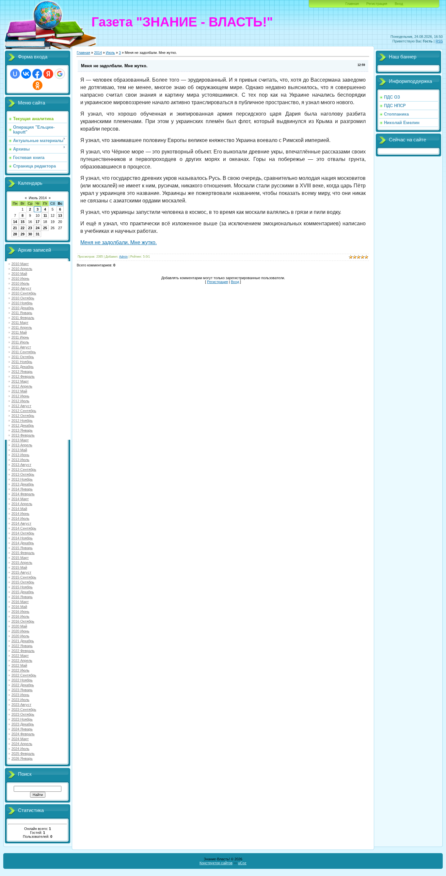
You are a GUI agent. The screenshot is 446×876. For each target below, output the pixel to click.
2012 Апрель (21, 386)
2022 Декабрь (22, 685)
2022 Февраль (23, 651)
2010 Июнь (20, 278)
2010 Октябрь (22, 298)
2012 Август (21, 406)
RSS (439, 41)
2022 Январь (22, 646)
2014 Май (19, 509)
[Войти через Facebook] (37, 74)
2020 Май (19, 626)
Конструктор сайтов (215, 863)
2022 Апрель (21, 660)
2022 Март (20, 656)
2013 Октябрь (22, 474)
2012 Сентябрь (23, 411)
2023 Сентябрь (23, 709)
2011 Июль (20, 342)
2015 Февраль (23, 553)
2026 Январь (22, 758)
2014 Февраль (23, 494)
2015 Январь (22, 548)
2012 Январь (22, 372)
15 (22, 222)
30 (30, 234)
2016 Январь (22, 597)
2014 (98, 53)
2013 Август (21, 465)
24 (38, 228)
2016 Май (19, 607)
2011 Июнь (20, 337)
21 (15, 228)
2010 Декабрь (22, 308)
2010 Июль (20, 283)
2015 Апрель (21, 563)
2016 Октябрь (22, 621)
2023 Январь (22, 690)
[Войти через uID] (15, 74)
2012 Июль (20, 401)
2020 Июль (20, 636)
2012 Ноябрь (22, 420)
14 (15, 222)
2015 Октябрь (22, 582)
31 (38, 234)
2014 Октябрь (22, 533)
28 (15, 234)
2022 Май (19, 665)
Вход (399, 4)
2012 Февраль (23, 376)
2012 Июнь (20, 396)
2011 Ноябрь (21, 362)
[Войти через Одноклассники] (37, 85)
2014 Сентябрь (23, 528)
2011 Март (19, 323)
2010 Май (19, 274)
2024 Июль (20, 749)
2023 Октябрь (22, 714)
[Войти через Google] (60, 74)
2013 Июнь (20, 455)
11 (45, 215)
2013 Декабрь (22, 484)
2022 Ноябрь (22, 680)
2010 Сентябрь (23, 293)
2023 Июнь (20, 695)
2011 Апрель (21, 327)
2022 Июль (20, 670)
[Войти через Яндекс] (48, 74)
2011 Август (21, 347)
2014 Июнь (20, 514)
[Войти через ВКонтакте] (26, 74)
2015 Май (19, 567)
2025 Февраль (23, 754)
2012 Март (20, 381)
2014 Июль (20, 518)
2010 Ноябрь (22, 303)
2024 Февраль (23, 734)
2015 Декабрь (22, 592)
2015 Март (20, 558)
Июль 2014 (38, 198)
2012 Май (19, 391)
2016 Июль (20, 616)
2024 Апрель (21, 744)
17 (38, 222)
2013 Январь (22, 430)
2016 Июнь (20, 611)
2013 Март (20, 440)
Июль (110, 53)
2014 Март (20, 499)
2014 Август (21, 523)
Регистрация (376, 4)
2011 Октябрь (22, 357)
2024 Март (20, 739)
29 (22, 234)
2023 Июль (20, 700)
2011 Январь (21, 313)
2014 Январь (22, 489)
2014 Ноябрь (22, 538)
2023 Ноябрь (22, 719)
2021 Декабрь (22, 641)
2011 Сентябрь (23, 352)
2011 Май (19, 332)
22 (22, 228)
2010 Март (20, 264)
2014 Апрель (21, 504)
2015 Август (21, 572)
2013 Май (19, 450)
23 (30, 228)
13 (60, 215)
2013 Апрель (21, 445)
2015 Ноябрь (22, 587)
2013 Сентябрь (23, 469)
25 (45, 228)
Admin (123, 256)
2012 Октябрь (22, 416)
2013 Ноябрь (22, 479)
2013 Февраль (23, 435)
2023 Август (21, 705)
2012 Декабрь (22, 425)
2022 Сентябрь (23, 675)
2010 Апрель (21, 269)
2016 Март (20, 602)
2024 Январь (22, 729)
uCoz (242, 863)
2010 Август (21, 288)
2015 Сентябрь (23, 577)
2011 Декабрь (22, 367)
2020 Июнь (20, 631)
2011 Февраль (22, 318)
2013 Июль (20, 460)
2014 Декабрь (22, 543)
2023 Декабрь (22, 724)
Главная (352, 4)
